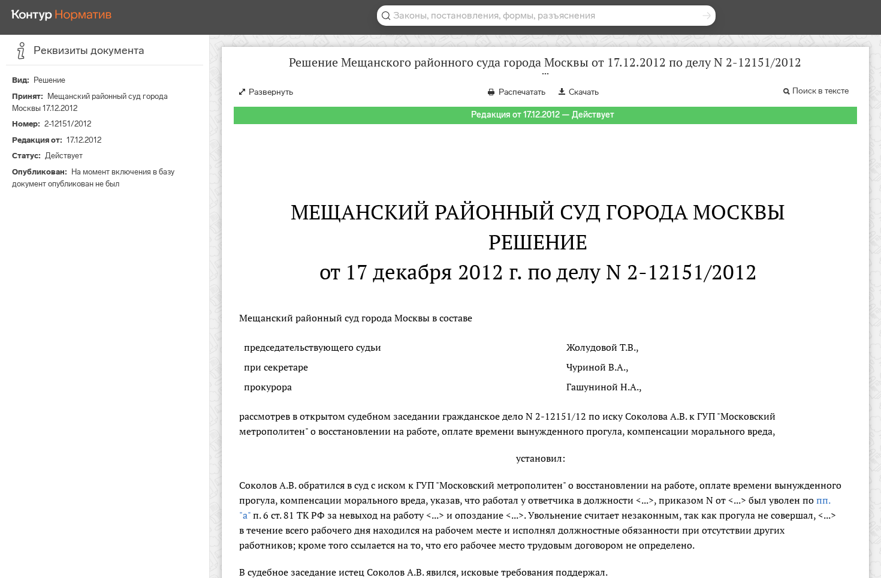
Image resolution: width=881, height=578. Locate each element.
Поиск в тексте (820, 91)
